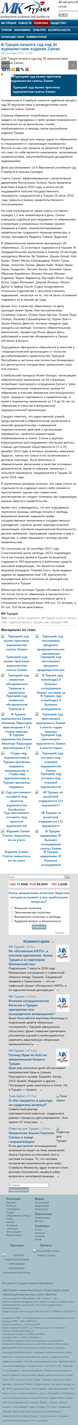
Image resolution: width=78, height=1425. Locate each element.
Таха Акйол (17, 1096)
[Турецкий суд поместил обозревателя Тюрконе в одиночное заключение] (18, 675)
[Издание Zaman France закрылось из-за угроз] (18, 831)
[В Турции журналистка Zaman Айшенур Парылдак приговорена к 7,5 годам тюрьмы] (18, 714)
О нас (38, 1229)
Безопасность (59, 30)
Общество (58, 23)
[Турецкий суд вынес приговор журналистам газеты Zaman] (18, 636)
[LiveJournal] (22, 69)
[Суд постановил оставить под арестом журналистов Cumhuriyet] (18, 792)
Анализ (10, 1222)
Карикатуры (41, 1209)
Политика (41, 23)
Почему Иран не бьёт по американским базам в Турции (28, 1059)
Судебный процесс (20, 622)
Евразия (11, 1202)
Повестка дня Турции (24, 1128)
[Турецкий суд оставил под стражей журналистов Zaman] (52, 753)
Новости (25, 23)
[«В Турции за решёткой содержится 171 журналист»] (52, 792)
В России (11, 1206)
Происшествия (12, 37)
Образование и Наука (18, 1215)
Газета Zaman (16, 618)
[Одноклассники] (13, 69)
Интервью (12, 1225)
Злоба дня (12, 1228)
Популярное (13, 1209)
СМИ (4, 622)
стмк (46, 622)
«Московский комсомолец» (18, 1294)
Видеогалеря (42, 1206)
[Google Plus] (27, 69)
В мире (10, 1212)
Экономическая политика (32, 912)
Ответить (39, 927)
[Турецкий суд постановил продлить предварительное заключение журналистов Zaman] (52, 636)
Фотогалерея (13, 1232)
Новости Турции (66, 618)
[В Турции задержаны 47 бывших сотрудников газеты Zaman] (52, 831)
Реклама (39, 1236)
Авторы (39, 1221)
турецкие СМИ (59, 622)
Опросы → (61, 932)
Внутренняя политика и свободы (38, 916)
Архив (38, 1239)
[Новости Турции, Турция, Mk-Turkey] (46, 1250)
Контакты (40, 1233)
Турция (37, 622)
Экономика (22, 30)
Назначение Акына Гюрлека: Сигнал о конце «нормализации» (32, 1137)
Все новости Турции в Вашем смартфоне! (27, 1283)
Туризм (6, 30)
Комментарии (36, 37)
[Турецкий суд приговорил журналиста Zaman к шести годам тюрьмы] (52, 714)
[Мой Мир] (18, 69)
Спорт (9, 1219)
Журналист (33, 618)
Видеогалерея (14, 1235)
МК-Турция (8, 23)
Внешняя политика (28, 908)
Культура (39, 30)
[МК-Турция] (27, 9)
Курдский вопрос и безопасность (38, 921)
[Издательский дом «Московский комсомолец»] (16, 1259)
